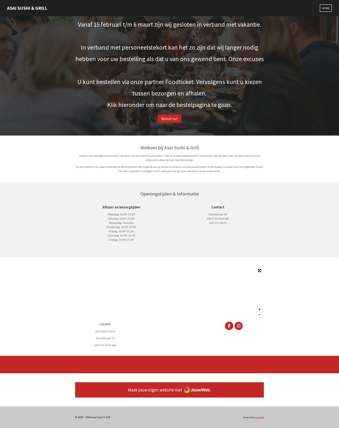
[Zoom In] (259, 309)
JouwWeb (259, 417)
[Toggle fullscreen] (259, 270)
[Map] (169, 292)
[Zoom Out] (259, 314)
